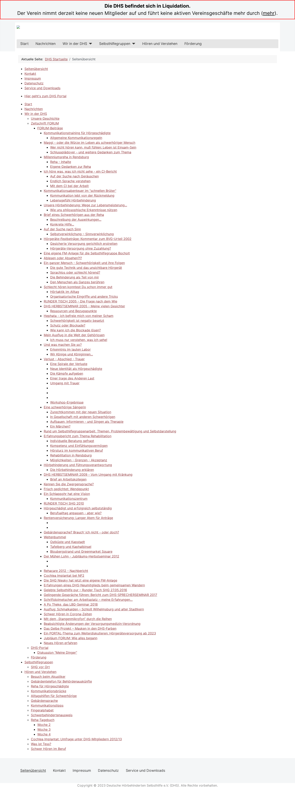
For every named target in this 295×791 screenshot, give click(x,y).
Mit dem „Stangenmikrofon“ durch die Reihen (78, 619)
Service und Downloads (42, 88)
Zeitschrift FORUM (45, 123)
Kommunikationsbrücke (48, 691)
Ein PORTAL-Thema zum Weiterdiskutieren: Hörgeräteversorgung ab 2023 (100, 633)
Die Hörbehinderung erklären (72, 470)
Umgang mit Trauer (64, 383)
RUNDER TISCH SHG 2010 (64, 503)
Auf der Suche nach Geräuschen (74, 176)
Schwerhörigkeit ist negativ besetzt (77, 321)
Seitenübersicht (36, 69)
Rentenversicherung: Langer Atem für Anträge (78, 518)
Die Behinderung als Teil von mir (74, 277)
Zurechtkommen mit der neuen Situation (80, 412)
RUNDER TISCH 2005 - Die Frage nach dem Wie (80, 301)
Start (24, 43)
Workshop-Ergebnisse (66, 402)
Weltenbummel (55, 537)
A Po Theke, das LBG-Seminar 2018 (71, 604)
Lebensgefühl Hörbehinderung (73, 200)
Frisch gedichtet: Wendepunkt (66, 489)
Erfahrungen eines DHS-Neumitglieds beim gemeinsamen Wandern (94, 585)
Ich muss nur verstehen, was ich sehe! (78, 340)
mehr (269, 13)
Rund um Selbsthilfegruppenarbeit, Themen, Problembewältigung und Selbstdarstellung (110, 431)
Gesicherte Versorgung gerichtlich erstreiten (83, 244)
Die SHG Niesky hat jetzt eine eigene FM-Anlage (80, 580)
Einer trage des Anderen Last (72, 378)
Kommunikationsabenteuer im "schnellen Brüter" (80, 191)
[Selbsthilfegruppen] (132, 43)
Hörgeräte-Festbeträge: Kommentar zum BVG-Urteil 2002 (87, 239)
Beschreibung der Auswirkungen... (75, 219)
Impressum (32, 78)
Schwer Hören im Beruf (48, 749)
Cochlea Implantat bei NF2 (64, 576)
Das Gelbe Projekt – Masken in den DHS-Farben (80, 628)
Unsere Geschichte (45, 118)
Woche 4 (44, 734)
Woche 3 (44, 729)
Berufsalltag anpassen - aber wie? (76, 513)
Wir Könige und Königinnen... (71, 354)
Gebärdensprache (44, 701)
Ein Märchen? (60, 426)
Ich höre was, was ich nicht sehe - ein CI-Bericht (80, 171)
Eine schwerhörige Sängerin (65, 407)
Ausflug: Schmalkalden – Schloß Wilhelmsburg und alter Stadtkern (94, 609)
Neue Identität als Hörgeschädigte (76, 369)
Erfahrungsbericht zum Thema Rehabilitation (77, 436)
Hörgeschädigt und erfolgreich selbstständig (78, 508)
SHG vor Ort (40, 667)
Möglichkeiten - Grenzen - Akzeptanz (78, 460)
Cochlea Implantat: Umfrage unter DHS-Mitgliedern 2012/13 (76, 739)
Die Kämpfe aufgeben (66, 373)
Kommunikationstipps (47, 705)
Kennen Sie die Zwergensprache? (69, 484)
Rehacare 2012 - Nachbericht (66, 571)
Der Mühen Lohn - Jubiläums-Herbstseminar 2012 (81, 556)
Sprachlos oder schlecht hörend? (75, 272)
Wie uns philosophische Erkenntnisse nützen (83, 210)
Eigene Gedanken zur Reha (70, 167)
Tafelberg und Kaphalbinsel (70, 547)
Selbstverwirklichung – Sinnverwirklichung (82, 234)
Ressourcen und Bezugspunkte (73, 311)
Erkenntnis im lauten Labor (70, 349)
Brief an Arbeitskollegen (68, 479)
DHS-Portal (39, 648)
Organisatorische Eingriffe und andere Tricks (84, 296)
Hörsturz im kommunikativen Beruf (76, 450)
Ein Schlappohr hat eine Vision (67, 494)
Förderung (193, 43)
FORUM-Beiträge (50, 128)
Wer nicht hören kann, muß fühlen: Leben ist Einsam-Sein (93, 147)
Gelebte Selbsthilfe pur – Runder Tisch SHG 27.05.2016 (85, 590)
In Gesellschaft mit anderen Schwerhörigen (82, 417)
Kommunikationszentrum (68, 499)
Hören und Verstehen (159, 43)
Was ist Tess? (41, 744)
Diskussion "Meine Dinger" (57, 652)
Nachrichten (46, 43)
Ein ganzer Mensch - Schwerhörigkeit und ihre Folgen (84, 263)
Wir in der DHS (75, 43)
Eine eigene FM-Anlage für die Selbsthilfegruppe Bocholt (87, 253)
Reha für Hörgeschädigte (50, 686)
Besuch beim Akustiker (48, 677)
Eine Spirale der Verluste (68, 364)
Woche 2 (44, 725)
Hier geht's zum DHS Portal (45, 96)
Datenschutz (34, 83)
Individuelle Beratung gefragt (72, 441)
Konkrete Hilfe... (62, 224)
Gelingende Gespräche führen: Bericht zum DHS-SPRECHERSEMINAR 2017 (100, 595)
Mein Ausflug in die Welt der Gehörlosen (74, 335)
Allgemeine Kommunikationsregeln (76, 138)
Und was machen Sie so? (63, 345)
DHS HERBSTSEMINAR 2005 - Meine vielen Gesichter (84, 306)
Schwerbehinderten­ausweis (51, 715)
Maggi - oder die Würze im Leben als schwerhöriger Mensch (89, 143)
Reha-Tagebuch (42, 720)
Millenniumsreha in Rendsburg (66, 157)
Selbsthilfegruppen (114, 43)
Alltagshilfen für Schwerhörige (54, 696)
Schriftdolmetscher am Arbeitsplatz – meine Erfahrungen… (88, 600)
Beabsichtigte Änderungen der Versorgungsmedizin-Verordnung (92, 624)
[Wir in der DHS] (89, 43)
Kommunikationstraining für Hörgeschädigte (77, 133)
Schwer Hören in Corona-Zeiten (68, 614)
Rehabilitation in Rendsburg (71, 455)
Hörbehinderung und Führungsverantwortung (78, 465)
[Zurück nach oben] (290, 786)
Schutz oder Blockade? (67, 325)
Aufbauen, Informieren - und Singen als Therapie (86, 422)
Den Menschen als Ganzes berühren (77, 282)
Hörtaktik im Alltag (64, 292)
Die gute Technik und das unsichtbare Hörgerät (86, 268)
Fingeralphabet (42, 710)
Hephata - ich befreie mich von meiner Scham (78, 316)
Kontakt (30, 74)
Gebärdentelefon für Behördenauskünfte (61, 681)
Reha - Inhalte (60, 162)
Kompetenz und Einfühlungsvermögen (79, 446)
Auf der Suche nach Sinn (62, 229)
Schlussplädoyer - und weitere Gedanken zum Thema (90, 152)
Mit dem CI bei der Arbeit (69, 186)
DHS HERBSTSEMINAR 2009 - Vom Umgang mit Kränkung (88, 474)
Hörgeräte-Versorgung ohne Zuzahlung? (80, 248)
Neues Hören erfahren (60, 643)
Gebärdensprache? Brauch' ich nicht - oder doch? (81, 532)
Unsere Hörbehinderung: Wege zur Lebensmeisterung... (85, 205)
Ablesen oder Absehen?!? (63, 258)
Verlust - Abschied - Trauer (64, 359)
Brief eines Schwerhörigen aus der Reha (74, 215)
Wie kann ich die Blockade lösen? (75, 330)
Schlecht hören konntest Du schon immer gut (78, 287)
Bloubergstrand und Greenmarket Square (81, 551)
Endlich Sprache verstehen (70, 181)
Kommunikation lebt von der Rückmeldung (82, 195)
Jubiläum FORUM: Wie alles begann (70, 638)
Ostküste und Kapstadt (67, 542)
